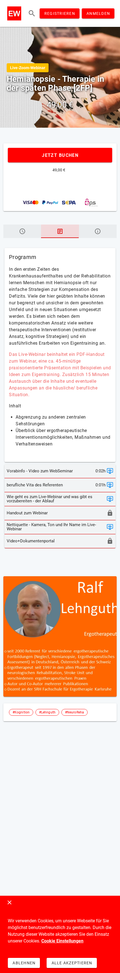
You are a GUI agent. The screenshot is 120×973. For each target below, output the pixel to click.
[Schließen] (9, 902)
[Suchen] (32, 13)
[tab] (22, 231)
